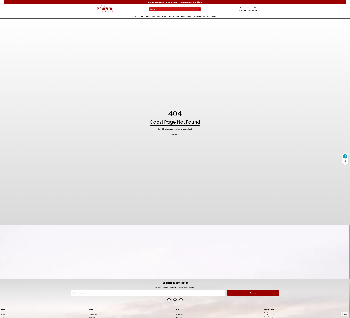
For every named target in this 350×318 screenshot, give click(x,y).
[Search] (199, 9)
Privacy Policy (93, 314)
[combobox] (175, 9)
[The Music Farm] (105, 9)
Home (3, 314)
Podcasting (179, 314)
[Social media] (345, 161)
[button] (255, 9)
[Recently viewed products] (345, 156)
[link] (175, 134)
